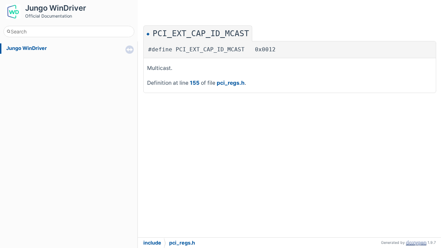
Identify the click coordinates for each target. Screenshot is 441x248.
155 (194, 83)
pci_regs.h (231, 83)
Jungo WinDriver (26, 48)
